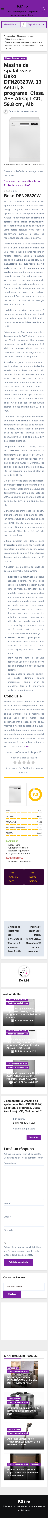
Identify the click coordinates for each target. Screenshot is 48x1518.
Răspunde (33, 1137)
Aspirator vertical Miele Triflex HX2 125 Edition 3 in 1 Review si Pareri (23, 1441)
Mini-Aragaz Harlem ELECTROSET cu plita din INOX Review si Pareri (22, 1380)
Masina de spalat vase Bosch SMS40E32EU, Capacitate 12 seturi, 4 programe (33, 939)
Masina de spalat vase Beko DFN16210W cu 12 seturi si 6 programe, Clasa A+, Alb (14, 939)
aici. (27, 746)
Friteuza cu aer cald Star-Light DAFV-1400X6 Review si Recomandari (22, 1472)
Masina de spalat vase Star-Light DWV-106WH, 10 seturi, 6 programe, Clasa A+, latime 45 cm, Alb (23, 1013)
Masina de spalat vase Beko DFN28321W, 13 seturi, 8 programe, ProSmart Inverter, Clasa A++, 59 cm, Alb (23, 1043)
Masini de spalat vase (15, 58)
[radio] (15, 763)
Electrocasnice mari (17, 999)
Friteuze (35, 1464)
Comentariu (10, 1163)
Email (7, 1216)
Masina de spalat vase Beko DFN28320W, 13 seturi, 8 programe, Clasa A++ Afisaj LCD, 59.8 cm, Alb (24, 84)
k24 (14, 111)
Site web (8, 1230)
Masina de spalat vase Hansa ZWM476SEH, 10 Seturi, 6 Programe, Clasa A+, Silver (22, 1076)
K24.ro (22, 6)
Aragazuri (13, 1368)
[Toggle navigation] (2, 8)
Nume (7, 1203)
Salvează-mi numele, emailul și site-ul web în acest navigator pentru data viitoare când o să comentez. (23, 1251)
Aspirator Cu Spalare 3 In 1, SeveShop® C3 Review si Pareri (23, 1411)
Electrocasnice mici (18, 1402)
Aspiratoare (14, 1399)
